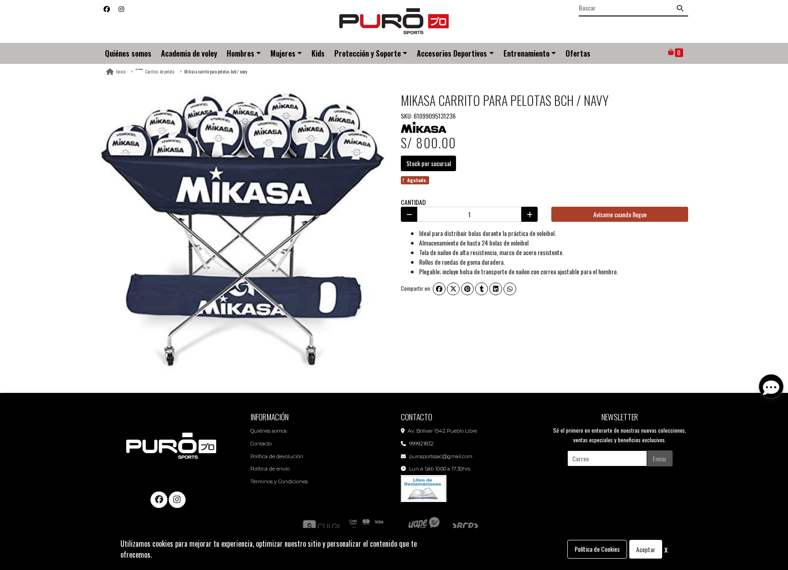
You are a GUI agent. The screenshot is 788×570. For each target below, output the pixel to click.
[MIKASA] (423, 126)
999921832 (421, 443)
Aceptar (645, 549)
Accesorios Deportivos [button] (452, 53)
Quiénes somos (128, 53)
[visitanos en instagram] (121, 8)
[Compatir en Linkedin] (495, 288)
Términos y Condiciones (279, 481)
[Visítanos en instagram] (177, 500)
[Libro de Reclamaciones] (423, 487)
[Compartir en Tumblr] (481, 288)
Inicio (120, 71)
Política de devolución (276, 456)
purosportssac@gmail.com (440, 456)
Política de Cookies (597, 549)
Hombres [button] (240, 53)
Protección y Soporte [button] (367, 53)
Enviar (660, 458)
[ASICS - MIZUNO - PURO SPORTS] (394, 21)
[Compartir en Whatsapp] (509, 288)
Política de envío (270, 468)
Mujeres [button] (283, 53)
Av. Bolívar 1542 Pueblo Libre (442, 431)
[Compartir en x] (453, 288)
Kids (318, 53)
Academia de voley (189, 53)
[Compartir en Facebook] (439, 288)
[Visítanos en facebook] (158, 500)
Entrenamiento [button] (526, 53)
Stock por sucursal (428, 163)
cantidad (413, 202)
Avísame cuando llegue (620, 214)
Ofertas (578, 53)
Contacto (261, 443)
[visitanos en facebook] (107, 8)
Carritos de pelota (159, 71)
